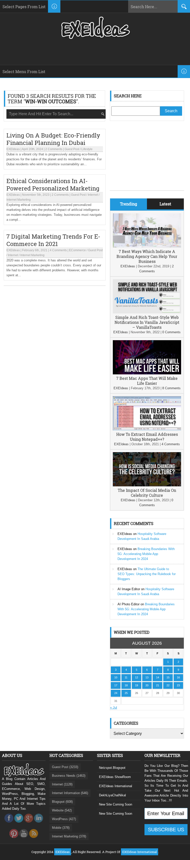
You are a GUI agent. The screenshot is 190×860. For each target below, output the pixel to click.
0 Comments (171, 332)
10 (115, 677)
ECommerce (77, 250)
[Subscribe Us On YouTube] (24, 839)
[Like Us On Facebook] (9, 824)
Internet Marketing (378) (69, 836)
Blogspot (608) (62, 802)
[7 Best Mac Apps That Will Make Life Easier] (147, 373)
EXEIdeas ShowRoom (115, 777)
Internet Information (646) (70, 793)
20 (146, 685)
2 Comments (53, 149)
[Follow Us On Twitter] (19, 824)
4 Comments (58, 250)
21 (157, 685)
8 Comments (171, 388)
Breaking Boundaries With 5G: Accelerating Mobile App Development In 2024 (146, 554)
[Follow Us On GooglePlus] (29, 824)
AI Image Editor (129, 589)
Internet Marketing (18, 199)
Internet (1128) (62, 784)
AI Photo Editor (129, 604)
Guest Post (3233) (65, 767)
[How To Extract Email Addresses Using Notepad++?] (147, 429)
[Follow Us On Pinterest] (14, 839)
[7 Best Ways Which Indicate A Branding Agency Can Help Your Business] (147, 246)
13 (146, 677)
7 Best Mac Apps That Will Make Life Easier (147, 381)
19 (136, 685)
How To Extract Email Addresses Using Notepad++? (147, 437)
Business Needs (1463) (68, 775)
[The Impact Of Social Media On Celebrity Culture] (147, 485)
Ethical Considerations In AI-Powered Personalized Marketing (52, 184)
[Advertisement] (147, 159)
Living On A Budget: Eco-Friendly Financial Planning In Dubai (53, 139)
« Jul (113, 707)
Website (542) (62, 810)
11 (126, 677)
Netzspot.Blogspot (112, 768)
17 (115, 685)
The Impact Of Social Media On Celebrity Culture (147, 493)
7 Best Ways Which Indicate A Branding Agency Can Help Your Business (147, 256)
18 (126, 685)
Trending (128, 203)
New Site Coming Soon (115, 804)
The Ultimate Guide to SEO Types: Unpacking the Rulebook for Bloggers (147, 574)
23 (178, 685)
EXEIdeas (13, 149)
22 (167, 685)
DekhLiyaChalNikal (112, 795)
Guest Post (72, 149)
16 (178, 677)
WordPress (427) (64, 819)
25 (126, 693)
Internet (93, 194)
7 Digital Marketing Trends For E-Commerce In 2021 (53, 240)
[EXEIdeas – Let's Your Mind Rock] (95, 37)
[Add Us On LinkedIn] (39, 824)
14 (157, 677)
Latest (165, 203)
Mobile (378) (61, 828)
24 (115, 693)
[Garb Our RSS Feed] (34, 839)
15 (167, 677)
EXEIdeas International (115, 786)
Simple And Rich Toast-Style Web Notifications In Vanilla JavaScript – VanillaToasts (147, 322)
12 (136, 677)
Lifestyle (87, 149)
